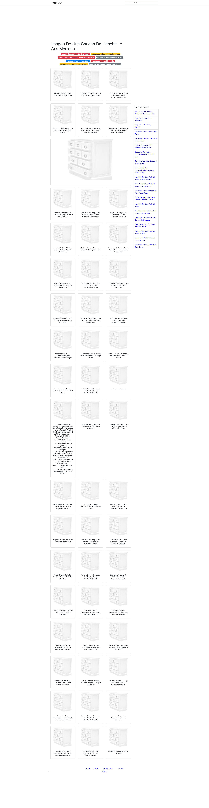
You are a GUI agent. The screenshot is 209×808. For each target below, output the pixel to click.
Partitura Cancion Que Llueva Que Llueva (145, 245)
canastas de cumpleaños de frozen (109, 57)
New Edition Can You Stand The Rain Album (145, 225)
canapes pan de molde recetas (103, 61)
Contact (96, 768)
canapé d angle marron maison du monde (105, 64)
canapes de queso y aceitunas (78, 61)
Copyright (120, 768)
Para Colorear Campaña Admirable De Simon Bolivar (145, 112)
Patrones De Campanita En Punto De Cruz (144, 239)
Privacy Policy (108, 768)
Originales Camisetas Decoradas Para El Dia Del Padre (144, 154)
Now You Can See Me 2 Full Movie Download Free (145, 185)
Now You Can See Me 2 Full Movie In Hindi (145, 232)
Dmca (87, 768)
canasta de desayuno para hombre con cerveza (76, 57)
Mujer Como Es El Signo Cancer (144, 126)
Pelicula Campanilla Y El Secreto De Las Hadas (143, 146)
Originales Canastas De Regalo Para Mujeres (146, 139)
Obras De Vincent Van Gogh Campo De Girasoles (145, 218)
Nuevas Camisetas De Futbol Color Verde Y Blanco (145, 212)
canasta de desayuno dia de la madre (75, 54)
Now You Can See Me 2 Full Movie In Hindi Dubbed (145, 178)
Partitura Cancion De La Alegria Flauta (146, 132)
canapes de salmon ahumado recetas (106, 54)
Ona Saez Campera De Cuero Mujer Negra (146, 162)
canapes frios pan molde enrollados (73, 64)
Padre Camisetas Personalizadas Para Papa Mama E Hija (144, 170)
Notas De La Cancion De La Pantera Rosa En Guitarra (145, 198)
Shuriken (56, 2)
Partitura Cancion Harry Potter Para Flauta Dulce (145, 191)
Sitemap (104, 771)
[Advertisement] (65, 15)
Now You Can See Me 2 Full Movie (145, 205)
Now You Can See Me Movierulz (143, 119)
